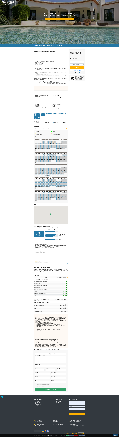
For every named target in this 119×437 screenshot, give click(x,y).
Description (36, 45)
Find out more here (82, 435)
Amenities (40, 45)
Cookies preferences (81, 432)
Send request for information (50, 389)
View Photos (60, 18)
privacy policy (47, 386)
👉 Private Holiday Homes (38, 420)
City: (35, 380)
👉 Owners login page (72, 424)
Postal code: (53, 376)
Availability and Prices (46, 45)
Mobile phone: (53, 372)
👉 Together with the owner (38, 425)
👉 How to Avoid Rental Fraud (56, 425)
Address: (36, 376)
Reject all (76, 435)
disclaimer (81, 410)
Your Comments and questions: (40, 355)
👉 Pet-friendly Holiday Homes (39, 424)
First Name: (47, 368)
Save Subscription (77, 413)
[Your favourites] (116, 2)
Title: (35, 368)
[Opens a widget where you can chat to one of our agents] (115, 435)
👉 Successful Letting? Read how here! (75, 420)
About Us (57, 402)
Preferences (72, 435)
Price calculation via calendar (77, 67)
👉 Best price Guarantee (38, 421)
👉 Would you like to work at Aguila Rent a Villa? (76, 425)
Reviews (54, 45)
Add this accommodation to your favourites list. (77, 70)
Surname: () (59, 368)
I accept (67, 435)
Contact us (58, 403)
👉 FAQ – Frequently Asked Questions (57, 424)
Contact (65, 45)
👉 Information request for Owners (74, 421)
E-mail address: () (38, 364)
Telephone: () (37, 372)
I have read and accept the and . (77, 411)
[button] (50, 214)
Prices (57, 45)
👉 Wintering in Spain (55, 421)
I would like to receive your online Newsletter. (43, 384)
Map (51, 45)
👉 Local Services (54, 420)
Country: (52, 380)
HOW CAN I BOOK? (59, 401)
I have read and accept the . (43, 386)
